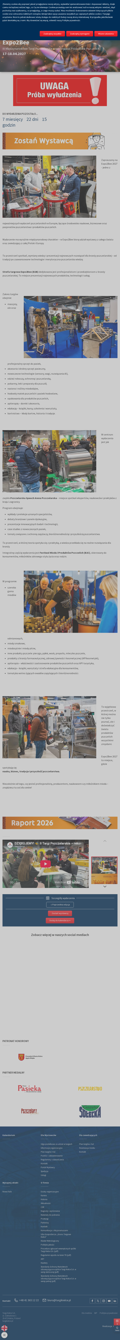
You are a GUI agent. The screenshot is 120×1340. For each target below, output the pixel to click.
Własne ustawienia (106, 33)
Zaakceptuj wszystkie (52, 33)
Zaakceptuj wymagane (79, 33)
